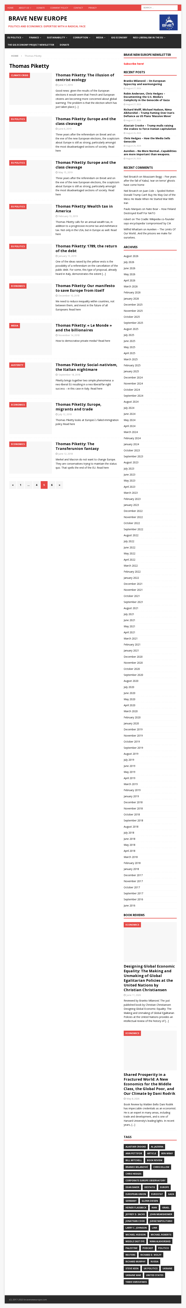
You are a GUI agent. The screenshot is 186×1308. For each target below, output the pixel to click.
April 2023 (129, 486)
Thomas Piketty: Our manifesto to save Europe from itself (85, 288)
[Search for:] (159, 7)
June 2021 (129, 620)
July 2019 (129, 759)
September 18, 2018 (69, 374)
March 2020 (131, 711)
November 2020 (133, 662)
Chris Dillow (161, 1167)
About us (24, 7)
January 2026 (131, 298)
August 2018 (131, 826)
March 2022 (131, 565)
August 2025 (131, 329)
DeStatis (149, 1187)
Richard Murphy (135, 1261)
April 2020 (129, 705)
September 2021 (133, 602)
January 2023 (131, 505)
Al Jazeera (157, 1146)
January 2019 (131, 796)
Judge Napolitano (161, 1221)
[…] (76, 107)
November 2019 (133, 735)
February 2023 (132, 499)
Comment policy (59, 7)
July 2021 (129, 614)
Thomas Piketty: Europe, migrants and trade (78, 407)
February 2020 (132, 717)
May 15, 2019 (65, 172)
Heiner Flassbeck (136, 1207)
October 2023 (132, 450)
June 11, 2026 (134, 995)
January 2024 (131, 444)
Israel (165, 1207)
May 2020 (129, 699)
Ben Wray (167, 1153)
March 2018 (131, 857)
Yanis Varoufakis (136, 1281)
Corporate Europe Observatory (145, 1180)
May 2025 (129, 347)
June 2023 (129, 474)
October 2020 (132, 669)
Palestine (132, 1248)
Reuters (130, 1254)
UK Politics (150, 1268)
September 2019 (133, 747)
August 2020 (131, 681)
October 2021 (132, 596)
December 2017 (133, 875)
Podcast (148, 1248)
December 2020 (133, 656)
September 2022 (133, 529)
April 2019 (129, 778)
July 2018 (129, 832)
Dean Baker (132, 1187)
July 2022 (129, 541)
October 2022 (132, 523)
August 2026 (131, 256)
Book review (154, 1160)
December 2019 (133, 729)
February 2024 (132, 438)
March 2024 (131, 432)
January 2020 (131, 723)
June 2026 (129, 268)
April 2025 (129, 353)
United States (154, 1275)
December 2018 (133, 802)
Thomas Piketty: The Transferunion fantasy (77, 446)
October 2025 (132, 316)
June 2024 (129, 414)
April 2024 (129, 426)
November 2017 (133, 881)
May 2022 (129, 553)
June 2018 (129, 838)
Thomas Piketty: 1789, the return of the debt (86, 248)
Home (10, 7)
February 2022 (132, 571)
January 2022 (131, 577)
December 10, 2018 (68, 295)
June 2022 (129, 547)
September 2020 (133, 675)
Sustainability (56, 37)
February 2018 (132, 863)
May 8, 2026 (133, 1098)
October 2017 (132, 887)
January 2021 (131, 650)
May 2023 (129, 480)
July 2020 (129, 687)
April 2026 (129, 280)
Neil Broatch (131, 176)
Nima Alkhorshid (160, 1241)
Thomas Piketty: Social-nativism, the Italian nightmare (86, 367)
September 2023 (133, 456)
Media (99, 37)
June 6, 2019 (64, 128)
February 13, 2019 (68, 216)
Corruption (80, 37)
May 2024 (129, 420)
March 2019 (131, 784)
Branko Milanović (137, 1167)
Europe (164, 1187)
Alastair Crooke (136, 1146)
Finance (34, 37)
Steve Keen (132, 1268)
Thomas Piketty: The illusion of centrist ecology (85, 77)
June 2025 (129, 341)
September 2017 (133, 893)
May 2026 (129, 274)
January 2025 (131, 371)
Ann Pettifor (134, 1153)
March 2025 (131, 359)
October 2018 (132, 814)
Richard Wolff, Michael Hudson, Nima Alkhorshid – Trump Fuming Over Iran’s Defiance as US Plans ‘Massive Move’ (149, 113)
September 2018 (133, 820)
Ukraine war (133, 1275)
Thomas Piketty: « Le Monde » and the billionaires (84, 327)
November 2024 (133, 383)
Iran (154, 1207)
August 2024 (131, 401)
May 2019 (129, 772)
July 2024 (129, 408)
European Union (136, 1194)
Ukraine (167, 1268)
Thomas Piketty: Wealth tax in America (84, 208)
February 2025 (132, 365)
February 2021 (132, 644)
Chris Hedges (133, 1173)
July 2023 (129, 468)
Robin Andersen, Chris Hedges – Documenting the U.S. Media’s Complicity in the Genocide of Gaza (147, 97)
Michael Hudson (136, 1234)
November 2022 (133, 517)
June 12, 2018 (65, 453)
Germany (131, 1200)
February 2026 (132, 292)
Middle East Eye (135, 1241)
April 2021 (129, 632)
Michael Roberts (161, 1234)
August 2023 (131, 462)
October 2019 (132, 741)
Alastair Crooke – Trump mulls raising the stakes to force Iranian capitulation (150, 127)
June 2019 (129, 766)
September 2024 (133, 395)
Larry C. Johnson (136, 1227)
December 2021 (133, 583)
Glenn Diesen (150, 1200)
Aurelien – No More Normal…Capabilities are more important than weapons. (150, 152)
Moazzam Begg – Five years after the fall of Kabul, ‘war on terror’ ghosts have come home (150, 180)
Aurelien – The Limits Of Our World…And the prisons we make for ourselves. (149, 233)
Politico (163, 1248)
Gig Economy (119, 37)
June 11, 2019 (65, 85)
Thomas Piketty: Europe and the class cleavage (86, 121)
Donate (41, 7)
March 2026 (131, 286)
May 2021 (129, 626)
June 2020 (129, 693)
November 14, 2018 (68, 335)
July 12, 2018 (65, 414)
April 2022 (129, 559)
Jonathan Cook (135, 1221)
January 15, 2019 (67, 256)
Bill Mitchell (134, 1160)
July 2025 (129, 335)
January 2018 (131, 869)
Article (151, 1153)
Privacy (92, 7)
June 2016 (129, 905)
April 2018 (129, 850)
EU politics (14, 37)
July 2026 (129, 262)
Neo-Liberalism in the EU (148, 37)
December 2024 (133, 377)
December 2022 (133, 511)
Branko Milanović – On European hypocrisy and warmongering (144, 82)
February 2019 (132, 790)
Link (154, 1227)
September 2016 (133, 899)
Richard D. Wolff (150, 1254)
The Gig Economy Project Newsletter (31, 44)
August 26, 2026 (133, 133)
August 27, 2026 (133, 88)
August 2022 (131, 535)
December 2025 (133, 304)
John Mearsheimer (161, 1214)
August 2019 (131, 753)
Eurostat (157, 1194)
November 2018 (133, 808)
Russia (154, 1261)
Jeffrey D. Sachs (135, 1214)
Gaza (171, 1194)
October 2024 (132, 389)
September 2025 (133, 322)
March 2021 (131, 638)
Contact (78, 7)
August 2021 (131, 608)
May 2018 (129, 844)
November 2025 (133, 310)
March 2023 (131, 492)
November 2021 (133, 589)
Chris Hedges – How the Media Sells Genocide (147, 140)
